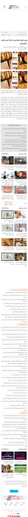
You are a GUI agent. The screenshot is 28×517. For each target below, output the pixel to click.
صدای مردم (5, 503)
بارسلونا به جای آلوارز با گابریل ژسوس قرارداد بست (16, 337)
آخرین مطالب (22, 324)
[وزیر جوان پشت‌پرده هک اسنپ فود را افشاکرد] (14, 60)
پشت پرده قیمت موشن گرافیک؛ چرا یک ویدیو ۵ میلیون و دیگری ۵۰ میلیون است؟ (14, 435)
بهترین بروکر (13, 483)
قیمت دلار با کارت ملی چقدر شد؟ (19, 393)
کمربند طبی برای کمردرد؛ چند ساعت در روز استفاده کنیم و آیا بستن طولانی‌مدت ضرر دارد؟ (14, 427)
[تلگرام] (8, 516)
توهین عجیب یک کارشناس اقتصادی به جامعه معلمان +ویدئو (13, 314)
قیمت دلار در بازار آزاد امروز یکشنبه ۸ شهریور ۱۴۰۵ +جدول (15, 303)
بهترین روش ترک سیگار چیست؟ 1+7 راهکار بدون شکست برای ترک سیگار (14, 431)
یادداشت (21, 505)
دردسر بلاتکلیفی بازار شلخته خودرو (19, 312)
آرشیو (10, 505)
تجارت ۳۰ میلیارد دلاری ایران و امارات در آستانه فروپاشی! (15, 383)
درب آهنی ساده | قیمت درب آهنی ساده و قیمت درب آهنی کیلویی (15, 445)
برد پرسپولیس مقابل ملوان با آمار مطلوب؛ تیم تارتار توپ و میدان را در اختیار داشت (15, 353)
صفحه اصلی (24, 32)
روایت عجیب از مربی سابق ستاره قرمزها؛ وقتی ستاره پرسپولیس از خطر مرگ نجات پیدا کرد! (14, 386)
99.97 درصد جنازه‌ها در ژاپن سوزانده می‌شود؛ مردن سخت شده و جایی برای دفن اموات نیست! (14, 145)
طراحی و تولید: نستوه (13, 513)
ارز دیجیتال (8, 483)
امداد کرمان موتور (8, 481)
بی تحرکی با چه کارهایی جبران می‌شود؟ (18, 405)
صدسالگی (17, 503)
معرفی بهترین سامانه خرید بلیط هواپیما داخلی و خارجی (15, 415)
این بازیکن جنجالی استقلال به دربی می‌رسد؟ (17, 390)
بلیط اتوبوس (24, 486)
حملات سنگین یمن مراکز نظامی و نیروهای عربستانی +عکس (14, 334)
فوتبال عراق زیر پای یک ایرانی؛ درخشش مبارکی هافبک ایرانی (14, 424)
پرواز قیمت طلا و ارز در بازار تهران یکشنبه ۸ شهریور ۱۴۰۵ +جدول (13, 327)
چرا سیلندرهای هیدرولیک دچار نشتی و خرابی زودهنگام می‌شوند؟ (15, 418)
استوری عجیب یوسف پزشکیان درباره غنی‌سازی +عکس (15, 317)
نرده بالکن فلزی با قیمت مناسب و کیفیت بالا (17, 442)
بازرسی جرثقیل (21, 481)
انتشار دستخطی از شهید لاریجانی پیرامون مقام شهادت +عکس (14, 377)
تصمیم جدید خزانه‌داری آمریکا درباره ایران (17, 309)
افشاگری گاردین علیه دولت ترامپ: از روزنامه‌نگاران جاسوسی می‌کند (14, 358)
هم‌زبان (11, 503)
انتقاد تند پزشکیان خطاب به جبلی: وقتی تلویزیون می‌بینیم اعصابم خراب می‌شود (15, 345)
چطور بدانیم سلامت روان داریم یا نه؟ (18, 375)
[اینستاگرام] (13, 516)
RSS (6, 505)
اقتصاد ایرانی (19, 483)
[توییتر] (10, 516)
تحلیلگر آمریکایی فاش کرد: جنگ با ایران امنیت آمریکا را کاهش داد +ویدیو (14, 300)
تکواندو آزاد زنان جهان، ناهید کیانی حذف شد (17, 380)
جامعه (20, 32)
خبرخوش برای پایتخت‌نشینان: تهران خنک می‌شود (16, 395)
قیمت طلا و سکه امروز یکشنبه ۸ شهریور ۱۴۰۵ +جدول (15, 292)
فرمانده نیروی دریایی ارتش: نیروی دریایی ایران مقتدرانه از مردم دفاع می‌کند (14, 402)
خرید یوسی (25, 483)
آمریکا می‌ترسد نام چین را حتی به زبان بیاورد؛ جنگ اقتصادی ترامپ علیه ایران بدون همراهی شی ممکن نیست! (14, 141)
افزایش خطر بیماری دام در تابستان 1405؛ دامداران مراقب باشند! (15, 439)
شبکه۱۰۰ (23, 503)
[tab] (23, 290)
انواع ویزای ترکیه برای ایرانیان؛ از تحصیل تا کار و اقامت (15, 422)
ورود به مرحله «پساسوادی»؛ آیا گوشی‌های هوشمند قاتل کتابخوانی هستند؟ (14, 149)
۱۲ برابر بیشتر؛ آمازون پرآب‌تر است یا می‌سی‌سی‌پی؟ (15, 133)
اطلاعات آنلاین (14, 7)
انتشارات (15, 505)
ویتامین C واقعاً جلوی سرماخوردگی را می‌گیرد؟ (16, 363)
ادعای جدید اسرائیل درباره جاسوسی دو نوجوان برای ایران (14, 398)
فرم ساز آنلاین (14, 481)
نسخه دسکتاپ (14, 491)
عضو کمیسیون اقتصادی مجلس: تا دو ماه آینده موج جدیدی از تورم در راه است (14, 320)
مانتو (26, 481)
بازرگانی (23, 412)
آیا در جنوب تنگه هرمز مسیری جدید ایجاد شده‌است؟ (15, 306)
